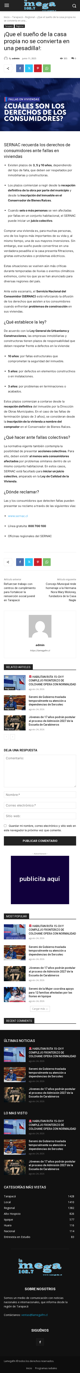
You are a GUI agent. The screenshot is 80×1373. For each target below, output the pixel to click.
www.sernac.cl (18, 516)
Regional (30, 17)
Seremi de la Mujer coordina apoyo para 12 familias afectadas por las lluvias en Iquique (51, 992)
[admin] (6, 58)
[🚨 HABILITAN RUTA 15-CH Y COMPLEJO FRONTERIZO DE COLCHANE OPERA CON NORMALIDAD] (15, 682)
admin (16, 58)
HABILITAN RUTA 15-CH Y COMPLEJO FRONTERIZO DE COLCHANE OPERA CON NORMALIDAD (52, 680)
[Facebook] (20, 68)
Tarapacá (17, 17)
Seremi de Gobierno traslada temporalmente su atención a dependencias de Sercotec (47, 700)
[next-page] (12, 736)
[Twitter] (29, 68)
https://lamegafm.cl (40, 650)
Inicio (7, 17)
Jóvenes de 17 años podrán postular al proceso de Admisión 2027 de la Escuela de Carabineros (52, 721)
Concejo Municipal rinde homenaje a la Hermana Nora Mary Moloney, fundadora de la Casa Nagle (61, 592)
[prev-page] (6, 736)
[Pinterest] (38, 68)
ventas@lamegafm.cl (34, 1315)
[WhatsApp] (47, 68)
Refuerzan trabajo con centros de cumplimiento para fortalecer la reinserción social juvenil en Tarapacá (20, 592)
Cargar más (38, 1008)
